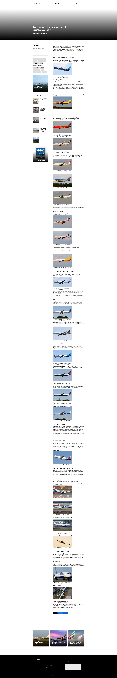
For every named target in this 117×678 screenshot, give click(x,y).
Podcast (57, 667)
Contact (46, 665)
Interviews (40, 65)
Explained (35, 61)
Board (46, 663)
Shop (56, 661)
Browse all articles (80, 627)
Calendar (51, 665)
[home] (58, 3)
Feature (39, 61)
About (46, 661)
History (41, 63)
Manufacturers (36, 67)
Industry (35, 65)
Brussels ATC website (66, 447)
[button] (80, 3)
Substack (51, 667)
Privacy (57, 665)
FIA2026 (44, 61)
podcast (70, 6)
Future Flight (35, 63)
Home (46, 6)
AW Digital (51, 663)
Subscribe (51, 661)
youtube (65, 6)
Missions (42, 67)
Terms (57, 663)
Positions (46, 667)
